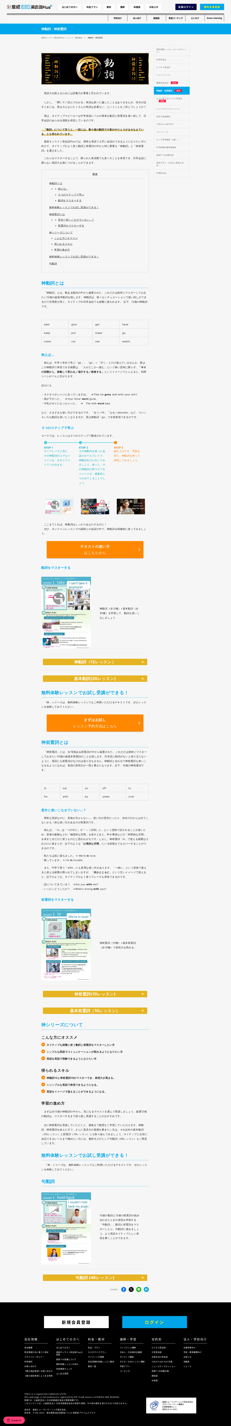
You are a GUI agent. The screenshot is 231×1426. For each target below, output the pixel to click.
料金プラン (92, 6)
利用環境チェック (64, 1368)
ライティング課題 (96, 1357)
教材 (109, 6)
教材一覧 (92, 1366)
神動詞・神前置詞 (168, 91)
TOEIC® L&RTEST (165, 124)
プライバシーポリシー (34, 1357)
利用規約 (28, 1361)
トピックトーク (163, 75)
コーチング (125, 1371)
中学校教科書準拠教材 (166, 147)
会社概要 (28, 1347)
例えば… (63, 188)
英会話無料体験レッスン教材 (101, 1361)
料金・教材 (96, 1339)
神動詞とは (55, 183)
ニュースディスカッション (168, 109)
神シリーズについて (61, 232)
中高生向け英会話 (160, 1357)
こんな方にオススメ (66, 238)
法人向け (137, 18)
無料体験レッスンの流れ (67, 1364)
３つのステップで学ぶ (71, 194)
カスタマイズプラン (97, 1352)
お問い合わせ (30, 1366)
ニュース (187, 1366)
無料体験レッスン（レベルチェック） (171, 50)
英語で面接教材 (163, 116)
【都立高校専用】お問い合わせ (38, 1371)
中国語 (155, 1380)
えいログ (195, 18)
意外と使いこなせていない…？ (76, 219)
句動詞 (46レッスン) (95, 1277)
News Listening (214, 18)
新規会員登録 (76, 1322)
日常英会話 (161, 59)
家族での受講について (66, 1359)
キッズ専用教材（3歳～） (168, 139)
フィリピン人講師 (128, 1347)
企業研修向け (190, 1347)
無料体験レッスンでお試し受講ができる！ (74, 207)
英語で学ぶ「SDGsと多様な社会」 (170, 164)
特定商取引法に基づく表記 (36, 1352)
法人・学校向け (195, 1339)
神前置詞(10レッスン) (95, 994)
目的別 (157, 1339)
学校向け (118, 18)
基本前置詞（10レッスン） (95, 1010)
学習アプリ (125, 1366)
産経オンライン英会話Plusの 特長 (69, 1353)
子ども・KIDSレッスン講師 (132, 1361)
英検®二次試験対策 (165, 155)
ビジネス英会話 (163, 67)
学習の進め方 (62, 249)
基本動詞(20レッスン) (95, 678)
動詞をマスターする (70, 200)
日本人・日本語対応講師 (131, 1352)
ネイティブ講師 (127, 1357)
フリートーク (162, 132)
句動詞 (53, 263)
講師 (122, 6)
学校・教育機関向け (193, 1352)
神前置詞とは (57, 214)
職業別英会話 (166, 83)
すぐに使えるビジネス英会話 (169, 99)
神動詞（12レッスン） (95, 662)
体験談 (137, 6)
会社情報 (31, 1339)
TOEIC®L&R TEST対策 (162, 1361)
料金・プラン (94, 1347)
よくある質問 (62, 1373)
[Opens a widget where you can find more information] (14, 1420)
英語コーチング (176, 18)
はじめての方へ (70, 6)
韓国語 (156, 18)
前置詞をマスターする (71, 225)
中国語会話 (161, 173)
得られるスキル (63, 244)
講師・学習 (128, 1339)
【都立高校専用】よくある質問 (38, 1375)
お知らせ (153, 6)
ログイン (154, 1322)
